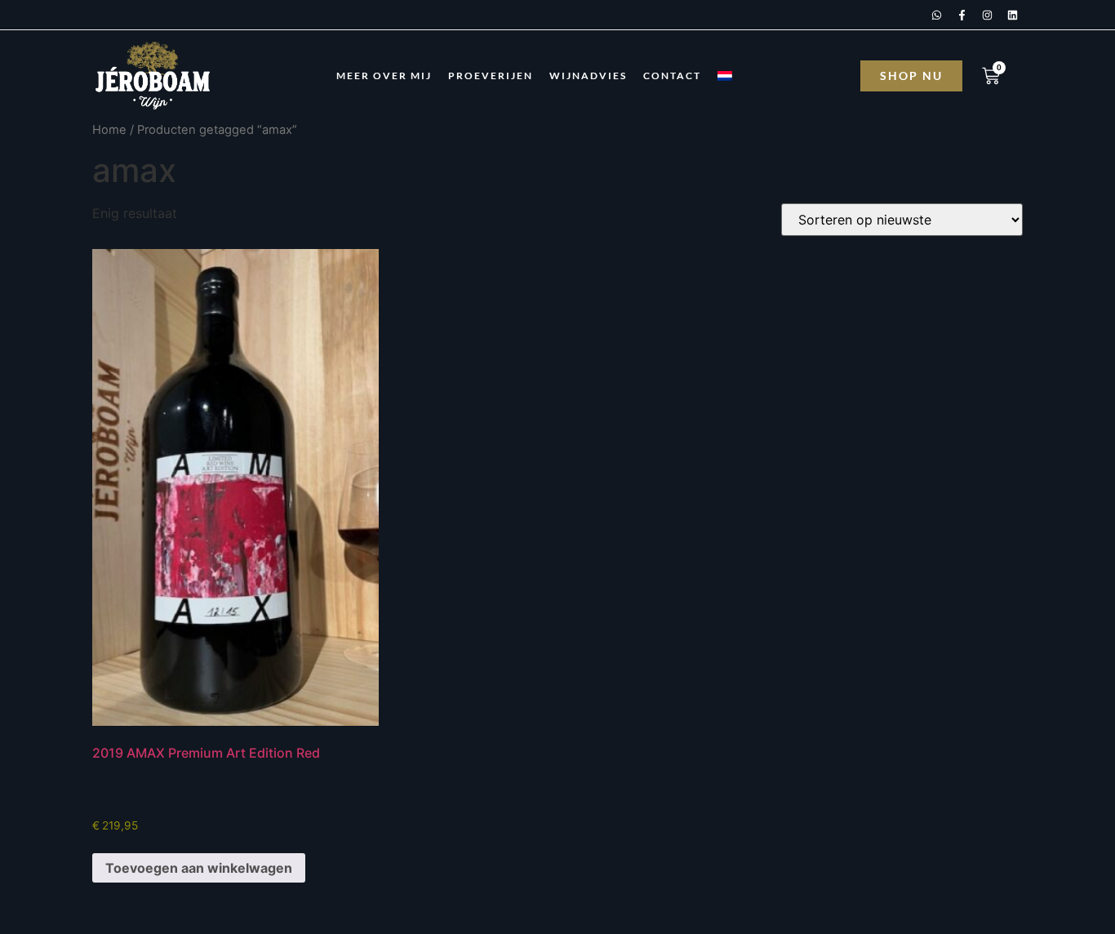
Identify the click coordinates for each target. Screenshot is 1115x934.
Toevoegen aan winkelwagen (198, 868)
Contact (672, 75)
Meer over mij (384, 75)
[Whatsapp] (936, 14)
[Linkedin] (1012, 14)
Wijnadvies (588, 75)
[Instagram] (986, 14)
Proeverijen (490, 75)
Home (109, 129)
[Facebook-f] (961, 14)
